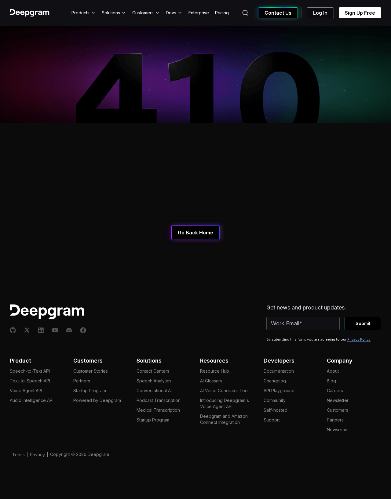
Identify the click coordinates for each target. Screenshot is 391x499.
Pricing (222, 12)
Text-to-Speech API (30, 380)
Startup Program (89, 390)
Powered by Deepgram (97, 400)
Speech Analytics (154, 380)
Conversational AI (154, 390)
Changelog (275, 380)
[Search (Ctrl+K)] (245, 12)
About (333, 371)
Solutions (111, 12)
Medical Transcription (158, 410)
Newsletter (338, 400)
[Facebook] (83, 330)
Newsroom (338, 429)
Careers (335, 390)
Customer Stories (90, 371)
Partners (81, 380)
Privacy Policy (359, 339)
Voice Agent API (26, 390)
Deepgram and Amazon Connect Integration (224, 419)
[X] (27, 330)
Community (275, 400)
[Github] (13, 330)
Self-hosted (275, 410)
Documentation (279, 371)
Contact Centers (153, 371)
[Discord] (69, 330)
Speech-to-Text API (30, 371)
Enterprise (198, 12)
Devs (171, 12)
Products (80, 12)
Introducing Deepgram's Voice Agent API (224, 403)
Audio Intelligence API (31, 400)
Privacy (37, 454)
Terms (18, 454)
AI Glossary (211, 380)
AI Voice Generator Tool (224, 390)
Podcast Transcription (159, 400)
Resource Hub (214, 371)
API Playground (279, 390)
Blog (331, 380)
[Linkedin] (41, 330)
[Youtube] (55, 330)
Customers (143, 12)
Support (272, 419)
